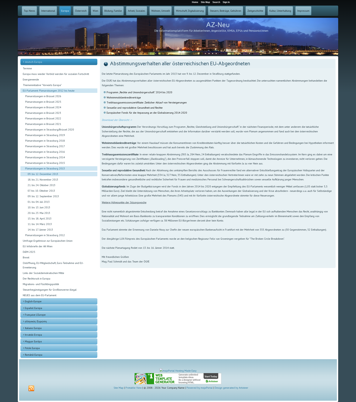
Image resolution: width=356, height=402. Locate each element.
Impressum (303, 10)
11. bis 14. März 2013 (40, 224)
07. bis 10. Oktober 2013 (41, 190)
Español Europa (33, 308)
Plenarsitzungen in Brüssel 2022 (43, 118)
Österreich (81, 10)
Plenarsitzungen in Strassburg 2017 (45, 146)
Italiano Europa (33, 328)
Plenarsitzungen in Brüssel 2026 (43, 96)
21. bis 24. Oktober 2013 (41, 185)
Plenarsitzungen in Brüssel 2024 (43, 107)
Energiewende (31, 79)
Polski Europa (32, 348)
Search (216, 2)
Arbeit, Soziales (136, 10)
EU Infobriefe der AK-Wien (37, 246)
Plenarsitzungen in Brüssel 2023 (43, 113)
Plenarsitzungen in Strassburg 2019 (45, 135)
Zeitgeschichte (255, 10)
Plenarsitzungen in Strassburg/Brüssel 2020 (49, 129)
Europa (65, 10)
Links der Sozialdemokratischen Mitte (43, 273)
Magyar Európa (33, 341)
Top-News (29, 10)
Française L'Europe (35, 314)
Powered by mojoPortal (200, 387)
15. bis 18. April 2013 (40, 218)
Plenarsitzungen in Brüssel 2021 (43, 124)
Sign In (226, 2)
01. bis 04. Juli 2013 (39, 202)
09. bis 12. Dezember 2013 (43, 174)
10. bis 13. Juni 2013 (39, 207)
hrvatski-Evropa (33, 334)
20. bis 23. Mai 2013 (39, 213)
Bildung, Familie (113, 10)
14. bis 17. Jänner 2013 (40, 229)
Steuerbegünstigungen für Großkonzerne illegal (50, 289)
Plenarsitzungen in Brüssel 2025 (43, 101)
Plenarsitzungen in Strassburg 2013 (45, 168)
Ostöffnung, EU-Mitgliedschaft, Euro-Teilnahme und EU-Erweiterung (53, 265)
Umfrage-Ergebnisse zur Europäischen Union (47, 240)
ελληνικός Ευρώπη (36, 321)
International (48, 10)
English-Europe (33, 301)
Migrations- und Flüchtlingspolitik (41, 284)
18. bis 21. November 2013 (43, 179)
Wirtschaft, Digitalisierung (190, 10)
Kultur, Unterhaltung (280, 10)
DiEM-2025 (29, 252)
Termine (27, 68)
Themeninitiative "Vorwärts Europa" (42, 85)
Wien (95, 10)
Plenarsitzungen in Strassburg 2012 (45, 235)
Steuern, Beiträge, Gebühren (225, 10)
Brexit (26, 257)
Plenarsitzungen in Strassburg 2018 (45, 140)
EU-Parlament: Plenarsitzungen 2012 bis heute (49, 90)
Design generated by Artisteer (231, 387)
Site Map (118, 387)
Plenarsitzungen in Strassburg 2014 (45, 157)
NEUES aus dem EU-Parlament (39, 295)
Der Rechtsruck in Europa (36, 278)
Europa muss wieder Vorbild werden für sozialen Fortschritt (56, 74)
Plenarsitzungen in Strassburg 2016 (45, 151)
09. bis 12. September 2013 (43, 196)
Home (195, 2)
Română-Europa (33, 354)
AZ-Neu (218, 25)
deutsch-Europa (33, 62)
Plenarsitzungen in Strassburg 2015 (45, 163)
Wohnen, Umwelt (160, 10)
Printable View (134, 387)
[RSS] (31, 388)
